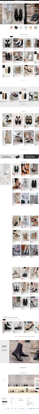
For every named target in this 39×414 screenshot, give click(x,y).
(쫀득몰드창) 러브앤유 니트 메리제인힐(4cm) (33, 242)
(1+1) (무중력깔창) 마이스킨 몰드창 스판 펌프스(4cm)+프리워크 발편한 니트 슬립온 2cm (4, 101)
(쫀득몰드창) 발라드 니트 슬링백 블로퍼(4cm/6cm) (17, 62)
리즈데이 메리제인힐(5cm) (14, 242)
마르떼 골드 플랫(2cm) (32, 294)
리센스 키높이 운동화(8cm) (26, 62)
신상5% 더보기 (23, 149)
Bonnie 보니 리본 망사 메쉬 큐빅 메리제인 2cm (25, 190)
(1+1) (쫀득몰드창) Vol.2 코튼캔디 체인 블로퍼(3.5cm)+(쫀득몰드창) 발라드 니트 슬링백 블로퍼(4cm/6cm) (7, 76)
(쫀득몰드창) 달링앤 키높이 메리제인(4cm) (15, 294)
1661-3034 (4, 398)
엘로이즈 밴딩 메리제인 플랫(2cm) (24, 242)
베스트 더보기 (23, 80)
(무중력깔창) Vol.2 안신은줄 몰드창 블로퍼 (16, 332)
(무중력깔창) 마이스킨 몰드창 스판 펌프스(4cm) (6, 62)
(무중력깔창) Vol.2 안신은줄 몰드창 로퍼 (5, 332)
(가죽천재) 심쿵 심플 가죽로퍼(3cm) (33, 190)
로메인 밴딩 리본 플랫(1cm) (23, 294)
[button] (11, 352)
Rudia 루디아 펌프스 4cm (14, 190)
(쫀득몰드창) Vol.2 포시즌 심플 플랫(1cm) (27, 332)
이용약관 (27, 400)
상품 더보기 (23, 104)
